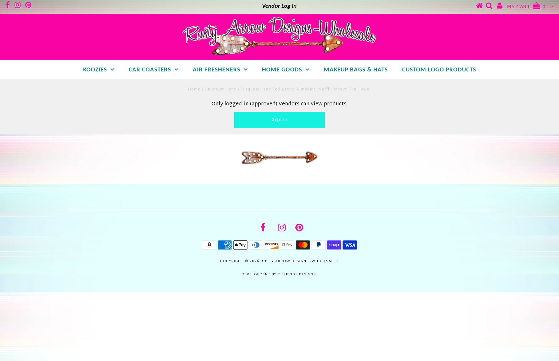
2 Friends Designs (297, 274)
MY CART (526, 7)
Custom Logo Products (439, 70)
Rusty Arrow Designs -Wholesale (298, 261)
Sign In (279, 120)
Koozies (95, 70)
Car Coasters (150, 70)
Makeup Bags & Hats (356, 70)
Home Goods (282, 70)
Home (194, 89)
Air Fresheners (216, 70)
